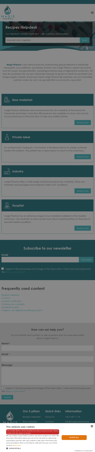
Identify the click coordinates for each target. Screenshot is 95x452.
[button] (32, 448)
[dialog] (47, 437)
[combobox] (92, 426)
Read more (17, 445)
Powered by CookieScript (83, 451)
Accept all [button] (74, 437)
